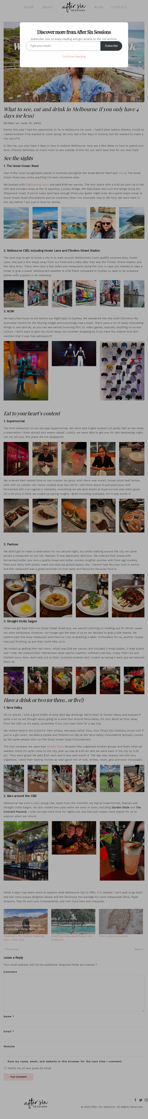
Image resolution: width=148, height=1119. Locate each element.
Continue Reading (74, 56)
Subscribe (111, 45)
